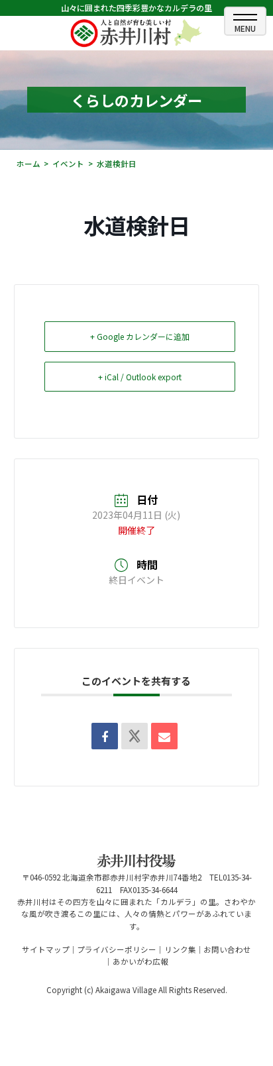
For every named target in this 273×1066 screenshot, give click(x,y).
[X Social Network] (134, 736)
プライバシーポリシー (116, 949)
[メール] (164, 736)
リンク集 (180, 949)
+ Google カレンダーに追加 (140, 336)
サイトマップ (46, 949)
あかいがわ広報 (140, 961)
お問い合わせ (227, 949)
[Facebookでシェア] (104, 736)
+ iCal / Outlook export (140, 376)
